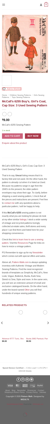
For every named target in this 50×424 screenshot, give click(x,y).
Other (27, 290)
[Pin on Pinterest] (9, 150)
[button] (3, 4)
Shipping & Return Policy (15, 392)
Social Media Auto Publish (15, 404)
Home (4, 95)
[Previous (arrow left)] (2, 419)
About (7, 390)
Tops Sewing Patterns (21, 97)
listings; (23, 219)
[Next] (43, 44)
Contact (41, 390)
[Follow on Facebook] (19, 380)
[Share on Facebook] (4, 150)
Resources (23, 243)
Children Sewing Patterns (20, 95)
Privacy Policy (32, 392)
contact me (9, 203)
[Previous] (6, 44)
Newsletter (38, 252)
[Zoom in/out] (2, 408)
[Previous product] (10, 114)
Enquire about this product (14, 143)
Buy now (33, 136)
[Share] (18, 408)
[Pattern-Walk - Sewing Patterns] (25, 4)
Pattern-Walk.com (20, 262)
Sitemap (42, 392)
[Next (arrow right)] (10, 419)
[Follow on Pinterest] (31, 380)
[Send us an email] (27, 380)
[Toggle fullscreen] (10, 408)
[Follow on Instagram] (23, 380)
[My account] (41, 5)
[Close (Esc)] (26, 408)
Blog (13, 390)
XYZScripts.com (38, 404)
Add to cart (12, 136)
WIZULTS (25, 399)
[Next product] (4, 114)
